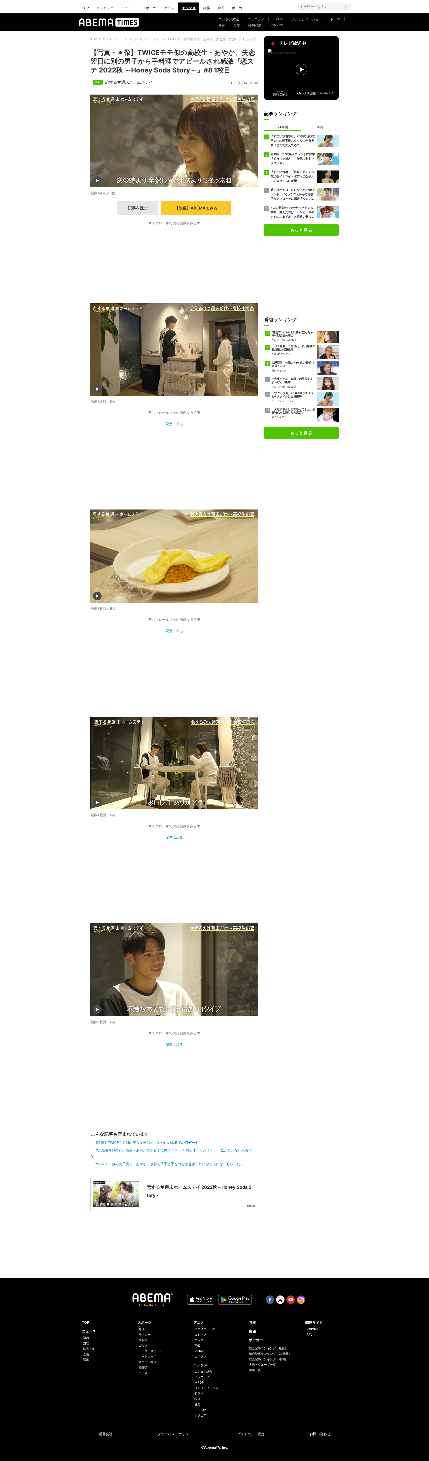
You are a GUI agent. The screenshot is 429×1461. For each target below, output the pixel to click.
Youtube (290, 1299)
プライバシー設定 (251, 1434)
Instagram (301, 1299)
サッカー (144, 1334)
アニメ (169, 8)
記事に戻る (174, 424)
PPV (309, 1334)
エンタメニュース (115, 39)
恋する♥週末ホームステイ (129, 82)
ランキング (105, 8)
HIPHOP (254, 25)
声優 (197, 1345)
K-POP (278, 19)
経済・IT (89, 1349)
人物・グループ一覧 (262, 1364)
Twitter (280, 1299)
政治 (86, 1354)
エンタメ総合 (228, 19)
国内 (86, 1338)
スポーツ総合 (147, 1362)
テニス (143, 1373)
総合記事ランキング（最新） (268, 1348)
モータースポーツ (150, 1351)
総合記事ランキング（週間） (268, 1359)
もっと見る (301, 230)
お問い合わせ (320, 1434)
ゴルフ (143, 1345)
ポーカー (239, 8)
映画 (221, 25)
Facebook (270, 1299)
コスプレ (200, 1356)
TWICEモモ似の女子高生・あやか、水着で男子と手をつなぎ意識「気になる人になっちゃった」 (169, 1164)
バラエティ (256, 19)
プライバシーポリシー (174, 1434)
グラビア (276, 25)
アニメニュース (204, 1329)
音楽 (236, 25)
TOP (85, 8)
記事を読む (138, 207)
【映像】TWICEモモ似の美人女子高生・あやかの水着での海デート (146, 1142)
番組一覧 (255, 1370)
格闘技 (143, 1367)
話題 (86, 1359)
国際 (86, 1343)
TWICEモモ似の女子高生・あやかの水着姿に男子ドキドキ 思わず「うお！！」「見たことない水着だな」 (171, 1153)
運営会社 (105, 1434)
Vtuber (199, 1351)
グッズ (198, 1340)
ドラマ (335, 19)
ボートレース (147, 1356)
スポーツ (149, 8)
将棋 (206, 8)
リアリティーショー (306, 19)
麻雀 (220, 8)
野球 (141, 1329)
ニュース (128, 8)
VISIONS (312, 1329)
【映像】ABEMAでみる (196, 207)
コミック (200, 1334)
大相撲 (143, 1340)
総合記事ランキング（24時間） (270, 1354)
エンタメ (189, 8)
